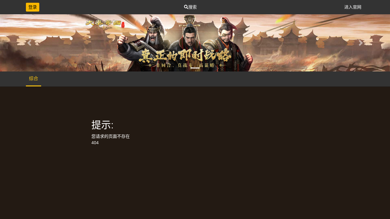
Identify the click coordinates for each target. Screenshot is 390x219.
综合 (33, 78)
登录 (32, 7)
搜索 (192, 7)
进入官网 (352, 7)
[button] (29, 42)
